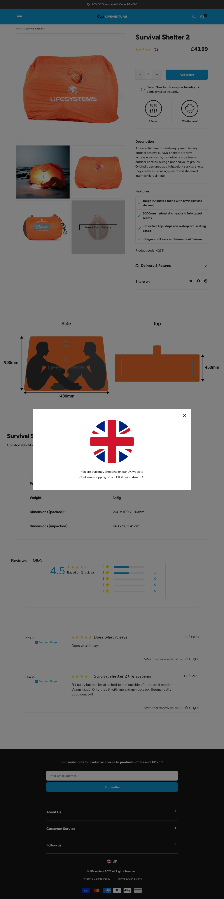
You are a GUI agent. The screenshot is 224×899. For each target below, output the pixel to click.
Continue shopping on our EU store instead (109, 477)
